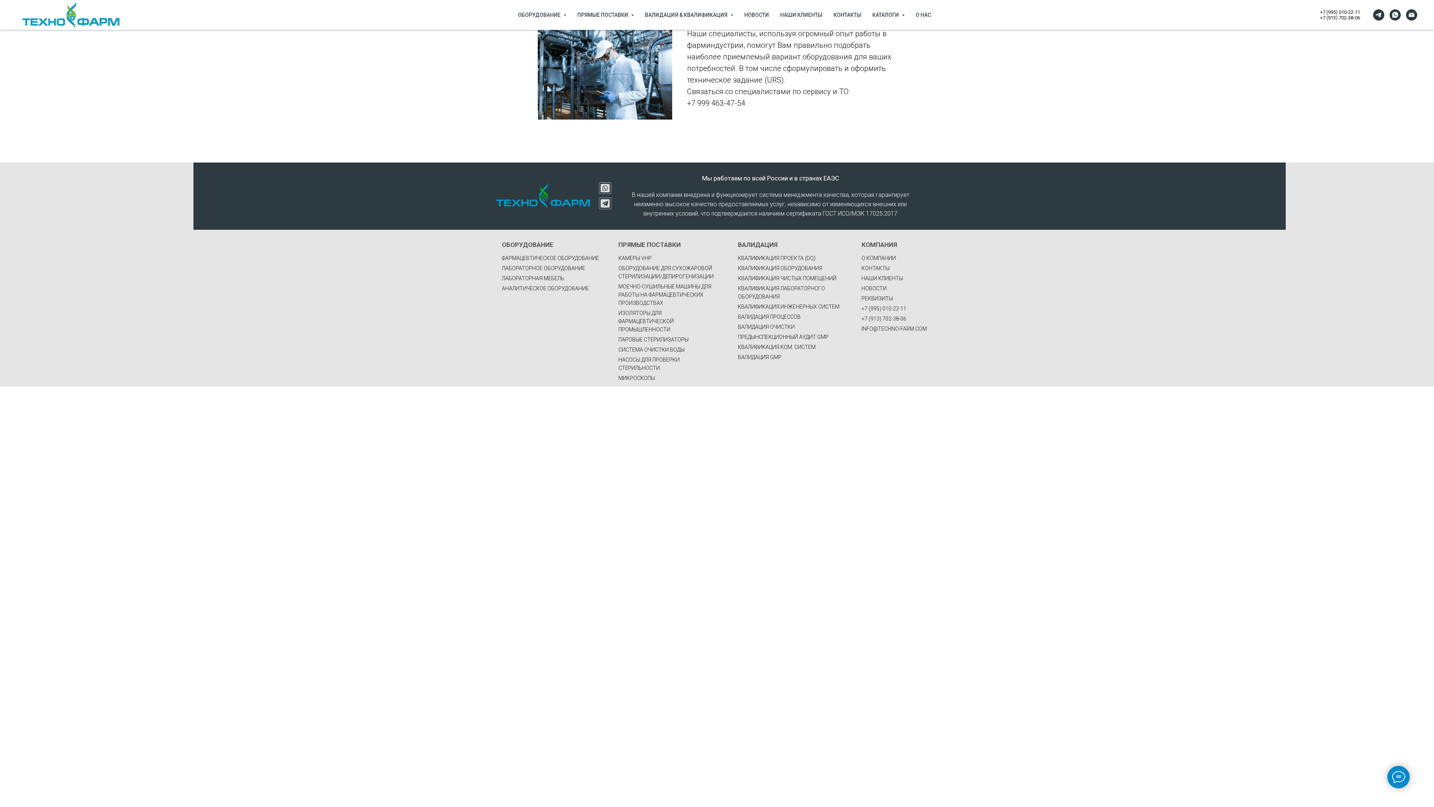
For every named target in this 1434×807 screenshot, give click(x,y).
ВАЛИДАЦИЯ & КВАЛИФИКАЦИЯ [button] (687, 15)
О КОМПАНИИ (879, 258)
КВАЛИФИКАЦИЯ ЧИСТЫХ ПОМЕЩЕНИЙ (787, 278)
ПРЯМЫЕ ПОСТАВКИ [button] (603, 15)
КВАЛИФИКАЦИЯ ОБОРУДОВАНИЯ (780, 268)
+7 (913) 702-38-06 (1340, 18)
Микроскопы (636, 378)
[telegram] (1378, 15)
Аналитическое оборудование (545, 288)
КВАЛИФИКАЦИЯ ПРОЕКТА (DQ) (777, 258)
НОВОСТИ (756, 15)
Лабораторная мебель (533, 278)
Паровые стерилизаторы (653, 340)
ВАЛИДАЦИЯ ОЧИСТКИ (766, 327)
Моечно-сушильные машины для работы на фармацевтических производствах (664, 295)
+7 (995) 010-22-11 (1340, 12)
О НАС (923, 15)
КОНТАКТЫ (847, 15)
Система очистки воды (651, 350)
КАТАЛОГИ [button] (886, 15)
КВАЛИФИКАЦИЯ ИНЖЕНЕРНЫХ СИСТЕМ (788, 307)
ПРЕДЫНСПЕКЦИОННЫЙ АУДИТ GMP (783, 337)
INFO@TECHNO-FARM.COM (894, 329)
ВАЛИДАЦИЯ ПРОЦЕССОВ (769, 317)
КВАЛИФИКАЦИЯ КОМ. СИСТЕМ (777, 347)
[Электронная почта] (1411, 15)
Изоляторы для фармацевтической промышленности (646, 321)
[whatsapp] (1395, 15)
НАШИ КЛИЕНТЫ (801, 15)
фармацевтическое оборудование (550, 258)
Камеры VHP (635, 258)
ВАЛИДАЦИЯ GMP (760, 357)
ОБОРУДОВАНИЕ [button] (540, 15)
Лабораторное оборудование (543, 268)
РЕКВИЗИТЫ (877, 299)
